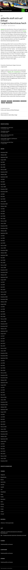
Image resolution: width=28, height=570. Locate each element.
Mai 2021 (3, 240)
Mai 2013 (3, 448)
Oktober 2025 (4, 154)
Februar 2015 (3, 397)
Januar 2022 (3, 223)
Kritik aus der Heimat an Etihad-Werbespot (10, 109)
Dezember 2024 (4, 172)
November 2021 (4, 228)
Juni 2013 (3, 446)
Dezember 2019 (4, 270)
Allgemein (3, 474)
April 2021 (3, 243)
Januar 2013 (3, 458)
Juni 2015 (3, 389)
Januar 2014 (3, 429)
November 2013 (4, 434)
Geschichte (3, 482)
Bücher (2, 479)
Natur (2, 494)
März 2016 (3, 370)
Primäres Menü (26, 10)
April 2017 (3, 343)
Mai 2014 (3, 419)
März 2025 (3, 167)
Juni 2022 (3, 211)
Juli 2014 (3, 414)
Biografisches (3, 477)
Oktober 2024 (4, 174)
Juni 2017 (3, 338)
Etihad (24, 30)
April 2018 (3, 314)
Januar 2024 (3, 186)
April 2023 (3, 199)
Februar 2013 (3, 456)
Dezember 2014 (4, 402)
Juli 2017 (3, 336)
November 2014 (4, 404)
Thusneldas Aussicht (5, 131)
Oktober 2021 (4, 230)
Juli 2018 (3, 306)
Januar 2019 (3, 294)
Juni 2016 (3, 363)
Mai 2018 (3, 311)
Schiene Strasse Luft (6, 10)
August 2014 (3, 412)
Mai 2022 (3, 213)
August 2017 (3, 333)
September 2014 (4, 409)
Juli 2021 (3, 235)
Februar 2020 (3, 265)
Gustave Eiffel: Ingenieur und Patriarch (9, 138)
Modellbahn (3, 491)
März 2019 (3, 289)
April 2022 (3, 216)
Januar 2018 (3, 321)
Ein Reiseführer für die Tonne (7, 127)
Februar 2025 (3, 169)
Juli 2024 (3, 179)
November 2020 (4, 250)
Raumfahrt (3, 499)
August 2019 (3, 279)
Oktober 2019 (4, 274)
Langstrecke (9, 102)
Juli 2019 (3, 282)
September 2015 (4, 382)
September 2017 (4, 331)
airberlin (3, 29)
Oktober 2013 (4, 436)
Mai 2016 (3, 365)
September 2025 (4, 157)
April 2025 (3, 164)
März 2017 (3, 345)
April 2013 (3, 451)
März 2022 (3, 218)
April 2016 (3, 367)
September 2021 (4, 233)
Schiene (2, 504)
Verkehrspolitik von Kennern (7, 544)
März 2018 (3, 316)
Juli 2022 (3, 208)
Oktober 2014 (4, 407)
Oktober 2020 (4, 252)
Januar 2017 (3, 350)
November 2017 (4, 326)
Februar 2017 (3, 348)
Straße (2, 509)
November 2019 (4, 272)
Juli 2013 (3, 443)
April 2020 (3, 260)
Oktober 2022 (4, 206)
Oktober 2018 (4, 301)
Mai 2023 (3, 196)
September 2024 (4, 176)
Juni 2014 (3, 416)
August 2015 (3, 385)
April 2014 (3, 421)
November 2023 (4, 191)
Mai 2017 (3, 341)
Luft (2, 15)
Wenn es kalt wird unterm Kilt (7, 134)
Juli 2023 (3, 194)
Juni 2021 (3, 238)
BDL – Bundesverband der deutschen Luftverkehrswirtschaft (13, 535)
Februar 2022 (3, 221)
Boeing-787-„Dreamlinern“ (14, 71)
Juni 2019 (3, 284)
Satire (2, 501)
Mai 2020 (3, 257)
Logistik (2, 487)
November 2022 (4, 203)
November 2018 (4, 299)
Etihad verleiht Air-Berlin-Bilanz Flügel (9, 114)
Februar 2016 (3, 372)
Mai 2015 (3, 392)
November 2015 (4, 377)
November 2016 (4, 355)
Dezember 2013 (4, 431)
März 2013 (3, 453)
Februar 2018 (3, 318)
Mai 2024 (3, 181)
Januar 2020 (3, 267)
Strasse (2, 506)
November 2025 (4, 152)
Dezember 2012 (4, 461)
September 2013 (4, 438)
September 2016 (4, 358)
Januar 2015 (3, 399)
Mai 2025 (3, 162)
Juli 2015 (3, 387)
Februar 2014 (3, 426)
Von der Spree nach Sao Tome (7, 142)
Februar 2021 (3, 245)
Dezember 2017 (4, 323)
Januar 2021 (3, 247)
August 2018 (3, 304)
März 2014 (3, 424)
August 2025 (3, 159)
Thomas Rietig (12, 25)
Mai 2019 (3, 287)
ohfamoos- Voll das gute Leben (7, 522)
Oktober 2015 (4, 380)
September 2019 (4, 277)
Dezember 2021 (4, 225)
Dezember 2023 (4, 189)
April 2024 (3, 184)
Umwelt (2, 513)
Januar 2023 (3, 201)
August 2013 (3, 441)
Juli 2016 (3, 360)
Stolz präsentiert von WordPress (6, 568)
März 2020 (3, 262)
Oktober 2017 (4, 328)
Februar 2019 (3, 292)
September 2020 (4, 255)
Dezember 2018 (4, 296)
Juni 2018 (3, 309)
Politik (2, 496)
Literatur (2, 484)
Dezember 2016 (4, 353)
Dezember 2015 (4, 375)
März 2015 (3, 394)
